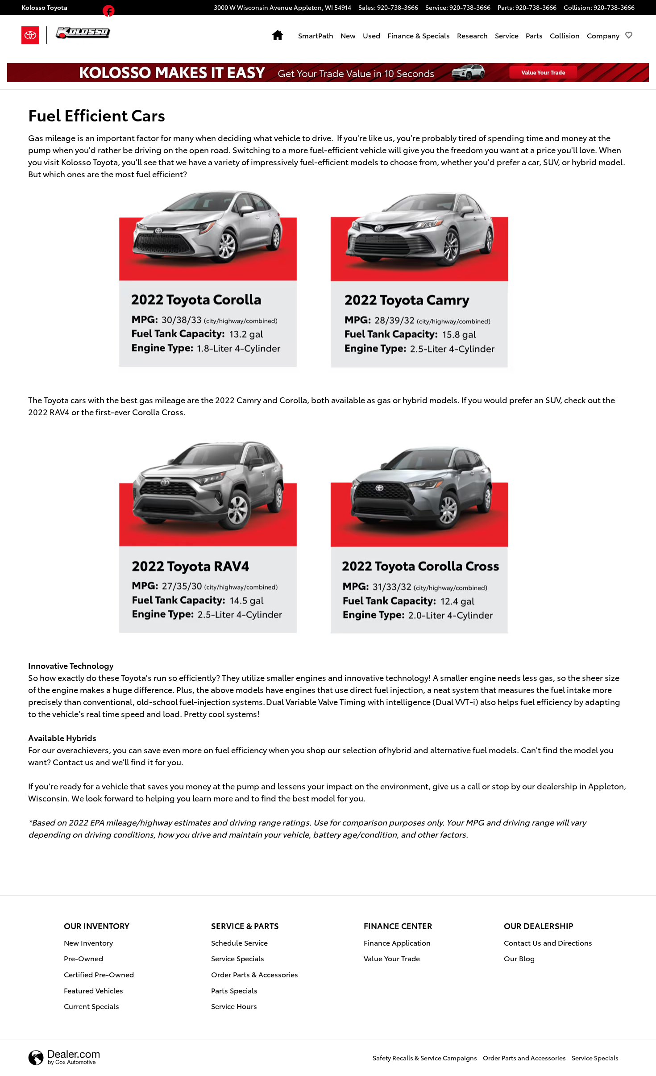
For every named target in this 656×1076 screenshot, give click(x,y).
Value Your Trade (392, 958)
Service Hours (234, 1006)
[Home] (34, 35)
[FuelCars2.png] (313, 538)
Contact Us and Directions (548, 942)
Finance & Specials (418, 35)
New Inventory (88, 942)
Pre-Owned (83, 958)
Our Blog (519, 958)
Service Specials (237, 958)
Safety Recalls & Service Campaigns (425, 1057)
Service (507, 35)
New (348, 35)
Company (603, 35)
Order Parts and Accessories (524, 1057)
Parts (534, 35)
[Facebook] (109, 12)
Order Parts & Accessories (254, 974)
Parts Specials (234, 990)
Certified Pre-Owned (99, 974)
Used (371, 35)
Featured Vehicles (93, 990)
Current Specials (91, 1006)
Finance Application (397, 942)
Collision (565, 35)
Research (472, 35)
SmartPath (315, 35)
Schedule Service (239, 942)
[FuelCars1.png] (313, 280)
